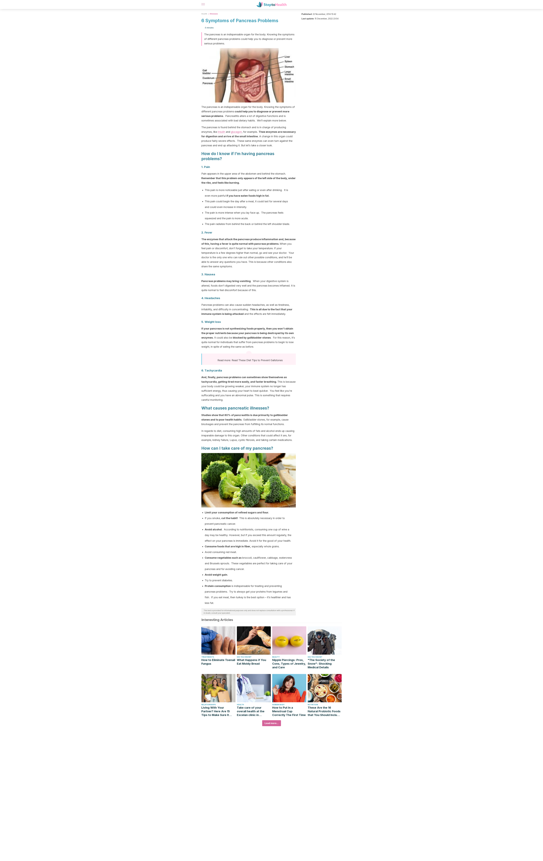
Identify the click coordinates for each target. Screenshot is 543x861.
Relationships (208, 705)
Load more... (272, 723)
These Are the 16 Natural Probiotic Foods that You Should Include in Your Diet (324, 711)
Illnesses (214, 14)
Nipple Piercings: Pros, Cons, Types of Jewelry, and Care (289, 663)
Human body (278, 705)
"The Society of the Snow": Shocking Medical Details (321, 663)
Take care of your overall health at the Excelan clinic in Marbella (250, 711)
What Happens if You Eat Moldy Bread (251, 661)
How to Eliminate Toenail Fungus (218, 661)
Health (204, 14)
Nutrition (313, 705)
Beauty (276, 657)
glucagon (236, 131)
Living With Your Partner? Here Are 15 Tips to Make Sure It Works (215, 711)
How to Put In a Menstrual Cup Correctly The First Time (289, 711)
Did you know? (244, 657)
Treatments (207, 657)
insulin (221, 131)
